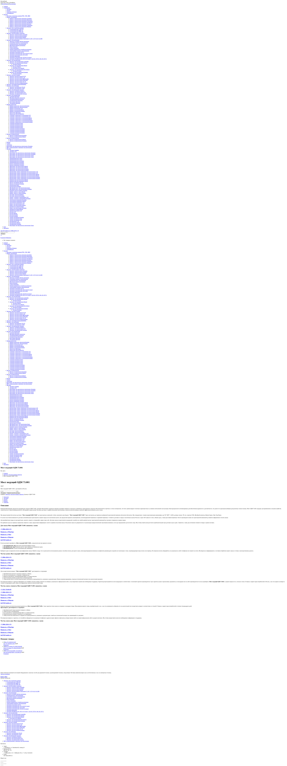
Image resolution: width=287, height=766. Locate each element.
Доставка (6, 498)
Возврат (6, 501)
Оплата (5, 499)
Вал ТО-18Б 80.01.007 (9, 643)
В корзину (3, 237)
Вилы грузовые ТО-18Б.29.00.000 (12, 648)
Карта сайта (4, 676)
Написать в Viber (6, 534)
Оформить (8, 237)
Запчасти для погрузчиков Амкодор (14, 494)
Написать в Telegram (7, 537)
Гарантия (6, 502)
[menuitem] (6, 6)
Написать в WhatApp (7, 532)
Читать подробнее (5, 674)
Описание (6, 497)
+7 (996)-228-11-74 (14, 230)
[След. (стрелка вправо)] (2, 762)
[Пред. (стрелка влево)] (1, 762)
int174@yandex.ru (5, 230)
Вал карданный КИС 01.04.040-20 (12, 652)
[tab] (145, 497)
